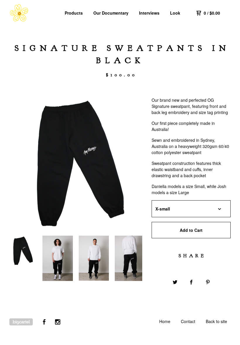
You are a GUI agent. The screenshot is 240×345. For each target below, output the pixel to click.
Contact (188, 321)
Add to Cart (191, 230)
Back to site (216, 321)
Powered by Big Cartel (21, 321)
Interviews (149, 13)
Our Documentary (110, 13)
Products (74, 13)
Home (164, 321)
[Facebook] (44, 322)
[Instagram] (58, 322)
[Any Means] (34, 13)
